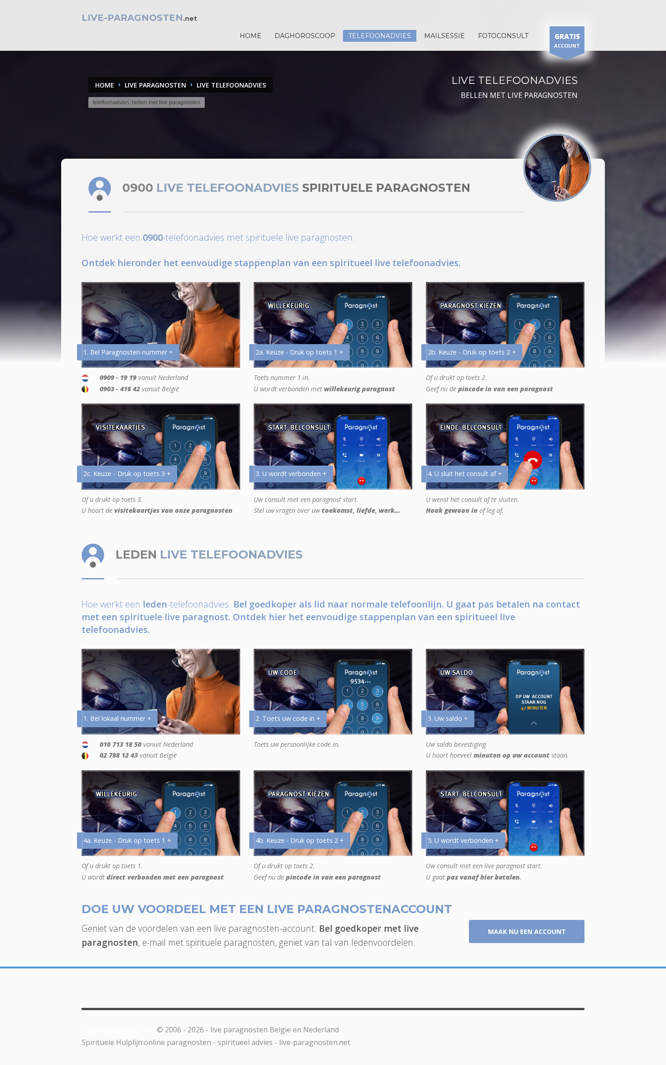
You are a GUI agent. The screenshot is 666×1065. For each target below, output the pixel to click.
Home (104, 85)
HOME (250, 36)
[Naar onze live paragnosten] (557, 168)
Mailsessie (444, 36)
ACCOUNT (567, 40)
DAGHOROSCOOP (305, 36)
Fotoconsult (503, 36)
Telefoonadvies (379, 36)
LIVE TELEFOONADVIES (231, 85)
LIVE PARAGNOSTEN (155, 85)
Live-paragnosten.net (118, 1030)
